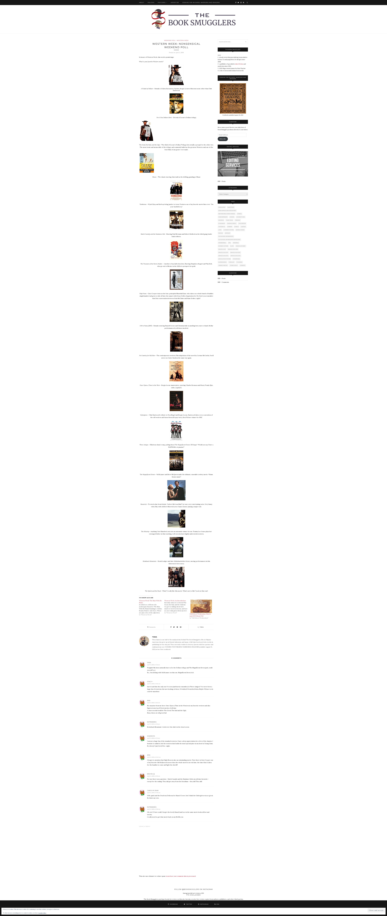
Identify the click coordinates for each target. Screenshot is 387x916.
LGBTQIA (243, 226)
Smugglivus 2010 (233, 249)
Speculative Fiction (224, 258)
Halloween (242, 223)
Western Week (183, 40)
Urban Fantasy (223, 265)
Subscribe (223, 139)
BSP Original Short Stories (226, 213)
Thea (202, 627)
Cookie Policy (42, 913)
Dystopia (221, 220)
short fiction (239, 64)
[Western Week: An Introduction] (177, 607)
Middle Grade (240, 229)
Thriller (231, 262)
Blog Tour (231, 207)
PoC (229, 242)
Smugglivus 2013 (223, 255)
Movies (220, 233)
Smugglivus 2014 (236, 255)
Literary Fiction (229, 229)
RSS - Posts (222, 181)
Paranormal (222, 242)
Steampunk (236, 258)
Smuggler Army (240, 246)
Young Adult (234, 265)
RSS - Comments (223, 282)
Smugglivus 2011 (223, 252)
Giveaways (221, 223)
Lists (219, 229)
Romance (236, 242)
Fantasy (237, 220)
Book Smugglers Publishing (227, 210)
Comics (239, 213)
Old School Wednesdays (225, 236)
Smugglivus (222, 249)
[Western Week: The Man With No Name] (151, 608)
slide (232, 246)
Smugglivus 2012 (235, 252)
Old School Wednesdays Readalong (229, 239)
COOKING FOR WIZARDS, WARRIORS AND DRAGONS (201, 2)
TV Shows (239, 262)
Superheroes (222, 262)
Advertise (175, 2)
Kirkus (236, 226)
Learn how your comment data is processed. (181, 876)
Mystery (227, 233)
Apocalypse (221, 207)
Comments (151, 627)
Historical (221, 226)
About (141, 2)
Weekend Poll (170, 40)
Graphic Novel (231, 223)
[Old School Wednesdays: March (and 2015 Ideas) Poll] (201, 606)
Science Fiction (223, 246)
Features (161, 2)
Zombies (242, 265)
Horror (229, 226)
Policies (151, 2)
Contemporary (222, 217)
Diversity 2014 (241, 217)
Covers (232, 217)
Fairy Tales (229, 220)
